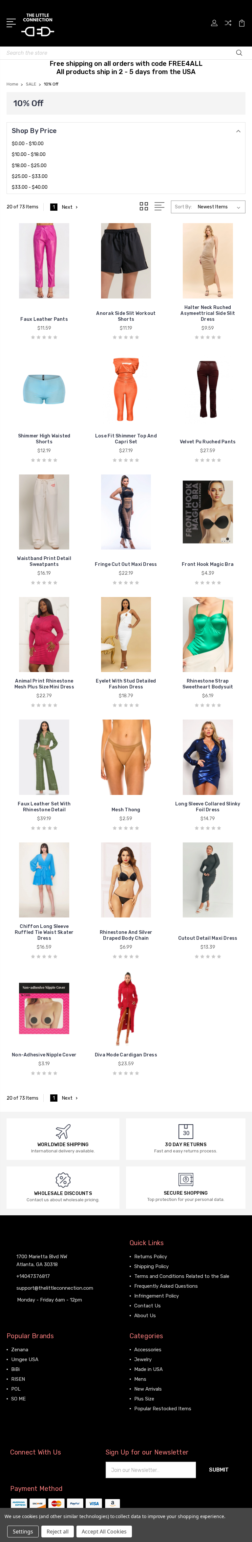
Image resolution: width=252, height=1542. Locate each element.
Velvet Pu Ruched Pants (208, 442)
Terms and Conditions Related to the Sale (181, 1276)
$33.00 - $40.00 (30, 187)
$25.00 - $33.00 (30, 176)
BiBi (15, 1369)
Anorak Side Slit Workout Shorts (126, 316)
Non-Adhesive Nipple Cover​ (44, 1055)
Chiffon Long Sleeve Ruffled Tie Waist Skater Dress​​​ (44, 932)
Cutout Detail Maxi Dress (208, 938)
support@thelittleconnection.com (54, 1288)
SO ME (18, 1399)
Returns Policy (150, 1257)
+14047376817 (33, 1276)
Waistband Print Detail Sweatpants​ (44, 561)
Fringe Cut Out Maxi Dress (126, 564)
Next (67, 207)
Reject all (58, 1531)
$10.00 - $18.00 (29, 154)
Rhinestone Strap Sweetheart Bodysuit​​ (207, 684)
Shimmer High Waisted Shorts (44, 439)
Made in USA (148, 1369)
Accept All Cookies (104, 1531)
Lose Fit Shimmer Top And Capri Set (126, 439)
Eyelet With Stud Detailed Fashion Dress (126, 684)
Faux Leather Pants (44, 319)
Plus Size (144, 1399)
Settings (23, 1531)
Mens (140, 1379)
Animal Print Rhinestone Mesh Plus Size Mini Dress (44, 684)
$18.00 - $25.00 (29, 165)
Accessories (147, 1350)
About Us (145, 1316)
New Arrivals (148, 1389)
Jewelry (143, 1359)
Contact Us (147, 1306)
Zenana (19, 1350)
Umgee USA (24, 1359)
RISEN (18, 1379)
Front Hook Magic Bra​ (208, 564)
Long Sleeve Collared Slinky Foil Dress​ (208, 807)
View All (20, 1409)
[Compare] (228, 26)
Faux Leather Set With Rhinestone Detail (44, 807)
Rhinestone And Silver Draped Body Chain (126, 935)
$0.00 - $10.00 (28, 143)
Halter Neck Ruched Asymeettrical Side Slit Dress (207, 313)
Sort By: (183, 207)
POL (16, 1389)
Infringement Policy (156, 1296)
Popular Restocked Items (162, 1409)
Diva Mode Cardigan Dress (126, 1055)
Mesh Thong (126, 810)
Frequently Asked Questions (166, 1286)
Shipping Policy (151, 1266)
